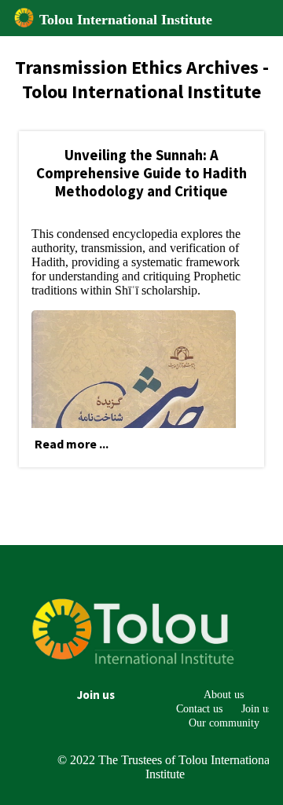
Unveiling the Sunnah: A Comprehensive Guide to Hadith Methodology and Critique (141, 173)
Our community (224, 722)
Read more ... (71, 444)
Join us (96, 694)
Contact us (199, 708)
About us (224, 694)
